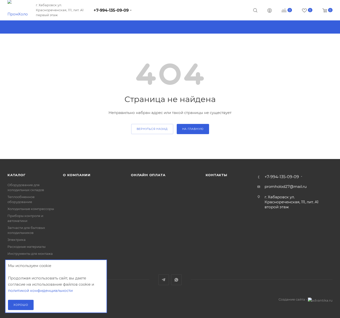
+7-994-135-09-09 (111, 10)
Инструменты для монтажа (30, 254)
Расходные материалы (26, 247)
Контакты (216, 175)
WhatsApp (176, 279)
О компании (77, 175)
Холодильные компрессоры (30, 209)
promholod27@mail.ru (286, 186)
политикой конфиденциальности (40, 290)
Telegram (163, 279)
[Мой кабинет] (269, 11)
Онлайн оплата (148, 175)
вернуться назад (152, 129)
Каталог (16, 175)
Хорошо (20, 305)
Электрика (16, 240)
